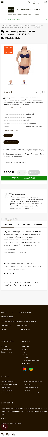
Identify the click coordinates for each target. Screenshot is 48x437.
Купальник (13, 282)
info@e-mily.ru (6, 325)
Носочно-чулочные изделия (33, 381)
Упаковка (27, 390)
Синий (8, 135)
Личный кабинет (7, 349)
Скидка (28, 285)
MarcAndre (8, 285)
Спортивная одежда (31, 387)
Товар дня (25, 346)
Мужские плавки (7, 390)
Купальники (5, 387)
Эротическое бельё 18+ (32, 393)
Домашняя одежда (7, 381)
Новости (25, 355)
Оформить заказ (6, 352)
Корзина (4, 346)
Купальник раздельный (28, 282)
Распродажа (19, 285)
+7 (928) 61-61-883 (7, 317)
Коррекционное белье (9, 384)
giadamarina (26, 363)
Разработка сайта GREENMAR (11, 423)
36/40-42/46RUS (11, 142)
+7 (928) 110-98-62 (25, 312)
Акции (24, 349)
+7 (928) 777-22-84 (7, 312)
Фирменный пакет (14, 150)
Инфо (24, 352)
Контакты (25, 357)
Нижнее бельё (6, 393)
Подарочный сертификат (30, 360)
